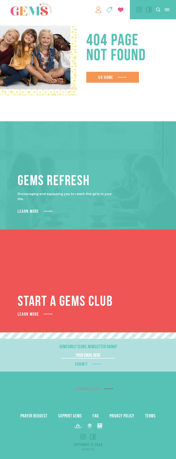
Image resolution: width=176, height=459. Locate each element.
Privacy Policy (121, 415)
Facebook (149, 9)
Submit (81, 364)
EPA (99, 425)
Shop (109, 10)
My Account (98, 9)
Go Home (105, 77)
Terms (150, 415)
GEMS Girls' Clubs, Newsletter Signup (88, 346)
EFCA (90, 426)
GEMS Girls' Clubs (31, 9)
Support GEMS (70, 415)
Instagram (139, 9)
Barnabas (78, 425)
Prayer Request (33, 415)
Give (120, 9)
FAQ (96, 415)
